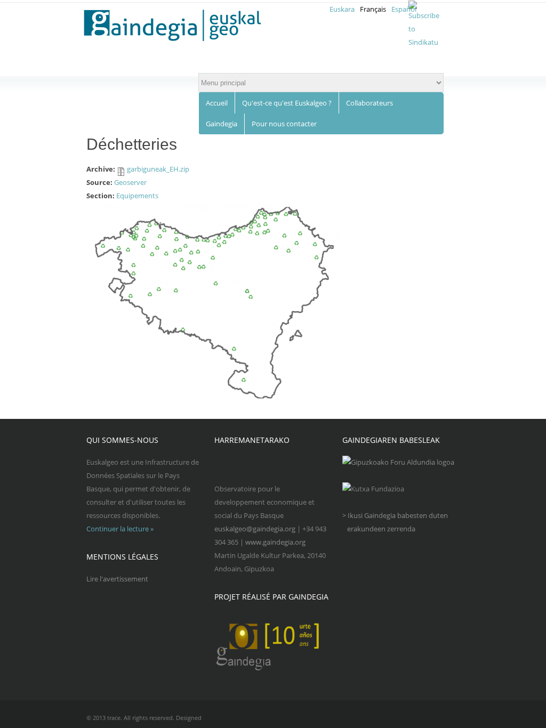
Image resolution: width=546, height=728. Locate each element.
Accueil (217, 103)
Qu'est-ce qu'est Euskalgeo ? (287, 103)
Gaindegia (221, 123)
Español (403, 9)
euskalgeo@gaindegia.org (254, 528)
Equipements (137, 195)
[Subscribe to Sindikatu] (423, 42)
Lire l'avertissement (117, 579)
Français (373, 9)
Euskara (342, 9)
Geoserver (130, 182)
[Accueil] (179, 25)
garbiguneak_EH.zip (158, 169)
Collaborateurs (369, 103)
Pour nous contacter (284, 123)
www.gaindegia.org (275, 542)
